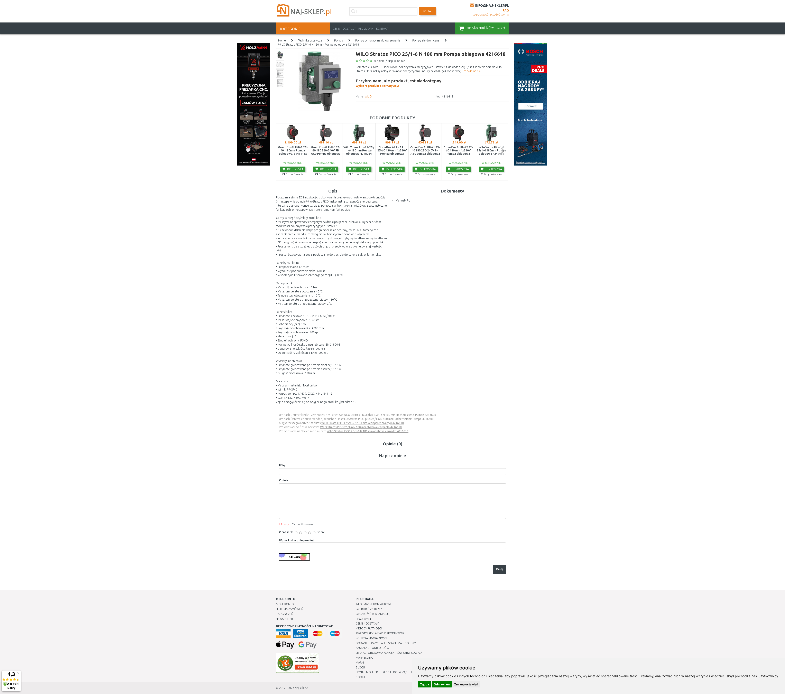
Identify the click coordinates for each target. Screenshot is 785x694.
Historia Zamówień (289, 609)
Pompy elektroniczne (425, 40)
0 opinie (379, 61)
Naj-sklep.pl (302, 688)
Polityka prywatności (371, 638)
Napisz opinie (396, 61)
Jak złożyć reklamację (372, 614)
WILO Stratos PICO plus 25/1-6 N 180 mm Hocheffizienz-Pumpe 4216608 (389, 414)
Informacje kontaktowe (374, 604)
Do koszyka (295, 169)
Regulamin (365, 28)
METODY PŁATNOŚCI (369, 628)
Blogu (360, 667)
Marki (360, 662)
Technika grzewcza (310, 40)
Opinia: (284, 480)
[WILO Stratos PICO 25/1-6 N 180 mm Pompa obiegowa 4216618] (319, 81)
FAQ (506, 10)
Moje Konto (285, 604)
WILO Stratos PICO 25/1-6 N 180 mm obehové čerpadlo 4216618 (367, 431)
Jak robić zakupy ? (369, 609)
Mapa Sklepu (364, 657)
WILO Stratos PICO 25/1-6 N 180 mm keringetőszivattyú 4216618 (362, 423)
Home (282, 40)
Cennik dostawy (344, 28)
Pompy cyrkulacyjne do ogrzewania (377, 40)
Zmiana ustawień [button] (466, 684)
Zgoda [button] (424, 684)
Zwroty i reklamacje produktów (380, 633)
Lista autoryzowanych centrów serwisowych (389, 652)
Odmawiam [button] (442, 684)
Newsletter (284, 618)
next (502, 150)
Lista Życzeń (284, 614)
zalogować (480, 14)
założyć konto (499, 14)
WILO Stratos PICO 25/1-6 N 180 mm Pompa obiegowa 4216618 (318, 44)
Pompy (338, 40)
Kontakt (382, 28)
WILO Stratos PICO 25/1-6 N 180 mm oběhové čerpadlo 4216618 (361, 427)
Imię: (282, 465)
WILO (368, 96)
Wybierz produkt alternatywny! (399, 82)
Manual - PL (403, 200)
